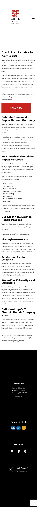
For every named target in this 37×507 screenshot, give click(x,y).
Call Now (16, 108)
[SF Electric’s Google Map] (25, 452)
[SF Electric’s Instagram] (12, 452)
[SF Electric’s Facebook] (19, 452)
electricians (8, 84)
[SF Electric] (15, 15)
